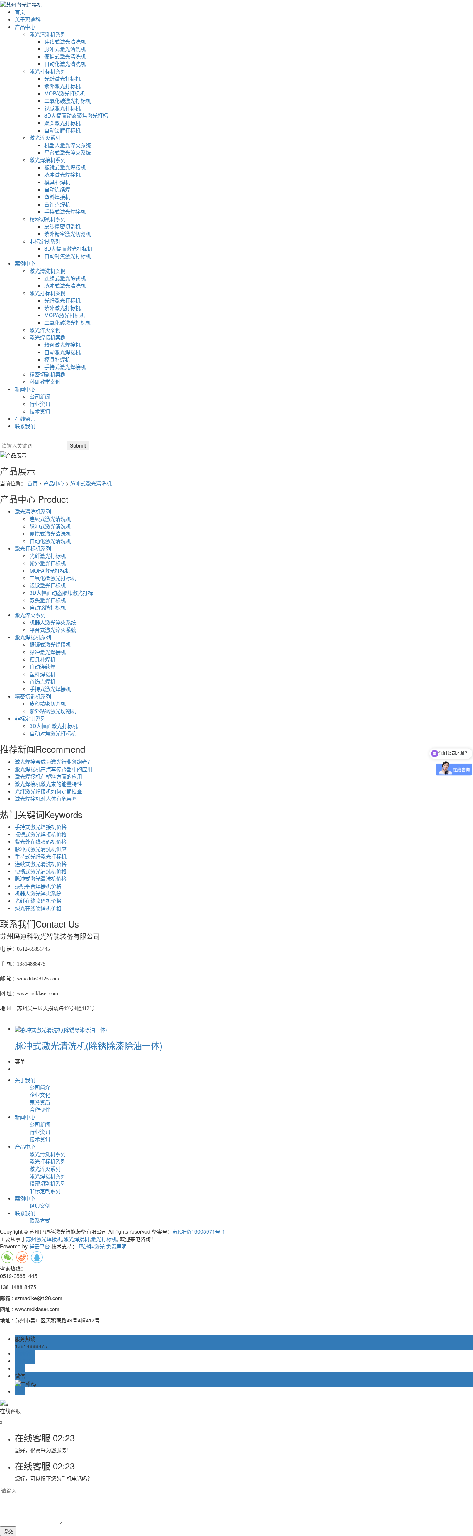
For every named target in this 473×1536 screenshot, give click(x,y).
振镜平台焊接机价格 (38, 885)
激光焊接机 (76, 1238)
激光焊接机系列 (48, 159)
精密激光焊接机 (62, 344)
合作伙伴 (40, 1109)
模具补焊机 (57, 182)
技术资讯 (40, 411)
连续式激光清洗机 (65, 41)
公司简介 (40, 1087)
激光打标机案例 (48, 292)
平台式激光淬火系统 (67, 152)
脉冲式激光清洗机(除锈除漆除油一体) (89, 1045)
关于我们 (25, 1080)
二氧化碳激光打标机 (67, 100)
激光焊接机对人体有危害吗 (46, 798)
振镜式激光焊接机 (65, 167)
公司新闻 (40, 396)
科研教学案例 (45, 381)
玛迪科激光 (92, 1246)
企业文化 (40, 1094)
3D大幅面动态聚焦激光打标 (76, 115)
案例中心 (25, 263)
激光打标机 (104, 1238)
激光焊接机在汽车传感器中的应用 (53, 769)
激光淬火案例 (45, 329)
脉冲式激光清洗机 (65, 48)
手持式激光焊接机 (65, 211)
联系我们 (25, 426)
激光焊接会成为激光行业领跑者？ (53, 761)
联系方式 (40, 1220)
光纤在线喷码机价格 (38, 900)
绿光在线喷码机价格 (38, 908)
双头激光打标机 (62, 122)
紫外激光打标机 (62, 85)
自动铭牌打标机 (62, 130)
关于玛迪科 (28, 19)
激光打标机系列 (48, 71)
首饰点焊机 (57, 204)
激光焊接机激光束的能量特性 (48, 783)
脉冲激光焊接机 (62, 174)
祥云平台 (39, 1246)
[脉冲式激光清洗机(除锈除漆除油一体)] (61, 1028)
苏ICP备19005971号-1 (199, 1231)
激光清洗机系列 (48, 34)
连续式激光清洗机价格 (41, 863)
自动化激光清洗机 (65, 63)
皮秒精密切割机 (62, 226)
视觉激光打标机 (62, 108)
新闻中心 (25, 389)
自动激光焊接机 (62, 352)
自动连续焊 (57, 189)
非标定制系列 (45, 241)
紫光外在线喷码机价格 (41, 841)
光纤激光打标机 (62, 78)
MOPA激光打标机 (64, 93)
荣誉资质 (40, 1102)
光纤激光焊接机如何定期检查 (48, 791)
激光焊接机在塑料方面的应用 (48, 776)
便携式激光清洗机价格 (41, 871)
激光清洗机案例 (48, 270)
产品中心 (25, 26)
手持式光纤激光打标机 (41, 856)
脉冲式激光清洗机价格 (41, 878)
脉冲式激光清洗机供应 (41, 848)
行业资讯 (40, 403)
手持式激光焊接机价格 (41, 826)
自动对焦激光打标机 (67, 256)
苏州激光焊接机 (44, 1238)
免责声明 (116, 1246)
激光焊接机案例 (48, 337)
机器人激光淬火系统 (67, 145)
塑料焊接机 (57, 196)
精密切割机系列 (48, 219)
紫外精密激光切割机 (67, 233)
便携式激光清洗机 (65, 56)
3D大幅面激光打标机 (68, 248)
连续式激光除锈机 (65, 278)
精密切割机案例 (48, 374)
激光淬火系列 (45, 137)
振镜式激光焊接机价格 (41, 834)
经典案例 (40, 1205)
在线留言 (25, 418)
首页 (20, 12)
